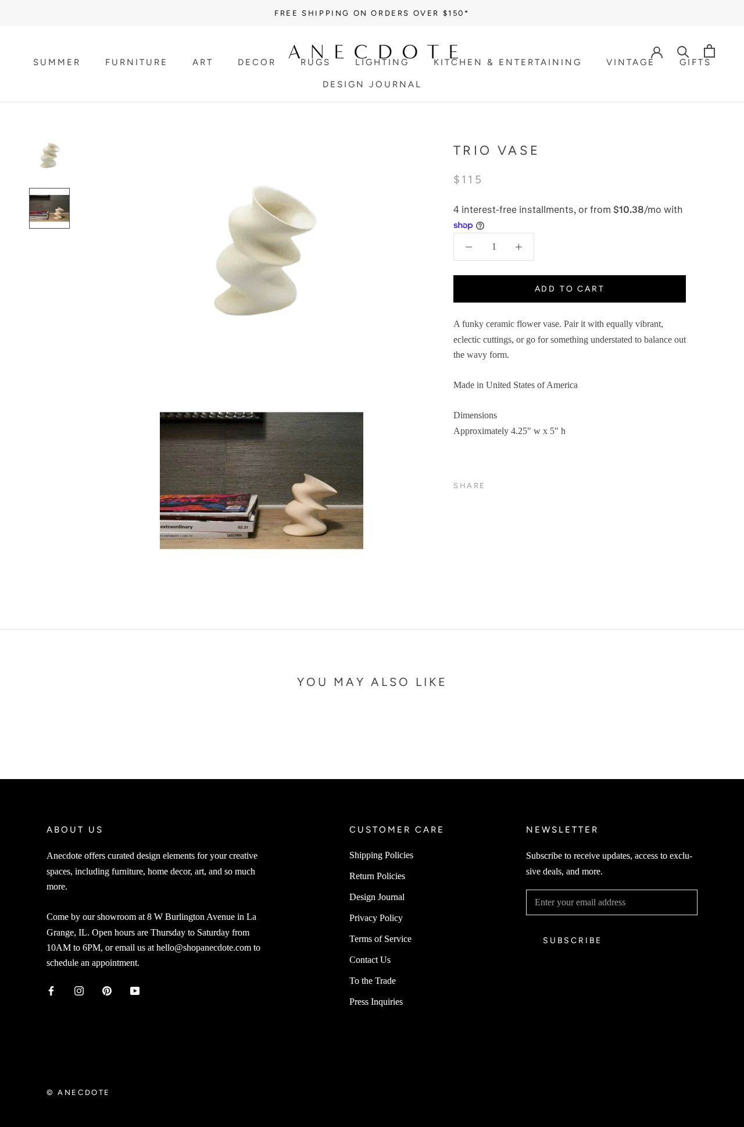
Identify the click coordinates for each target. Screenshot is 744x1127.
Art (202, 62)
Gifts (695, 62)
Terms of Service (380, 939)
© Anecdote (78, 1092)
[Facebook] (496, 482)
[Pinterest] (527, 482)
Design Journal (372, 84)
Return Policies (377, 876)
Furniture (136, 62)
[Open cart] (709, 51)
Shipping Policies (381, 855)
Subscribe (572, 940)
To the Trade (372, 981)
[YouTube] (135, 990)
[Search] (683, 51)
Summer (57, 62)
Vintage (630, 62)
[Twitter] (512, 482)
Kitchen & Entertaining (508, 62)
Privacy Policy (376, 918)
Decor (257, 62)
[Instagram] (79, 990)
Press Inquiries (376, 1002)
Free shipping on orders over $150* (371, 13)
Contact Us (370, 960)
